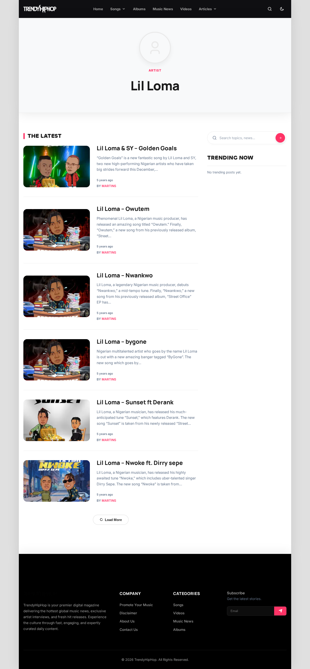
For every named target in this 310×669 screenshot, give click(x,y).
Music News (183, 621)
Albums (179, 629)
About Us (127, 621)
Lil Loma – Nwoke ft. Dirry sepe (140, 463)
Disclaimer (128, 613)
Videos (179, 613)
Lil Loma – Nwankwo (125, 275)
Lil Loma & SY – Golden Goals (137, 148)
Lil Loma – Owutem (123, 209)
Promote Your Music (136, 605)
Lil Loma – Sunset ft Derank (135, 402)
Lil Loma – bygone (122, 342)
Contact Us (129, 629)
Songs (178, 605)
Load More (113, 520)
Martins (109, 186)
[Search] (269, 9)
